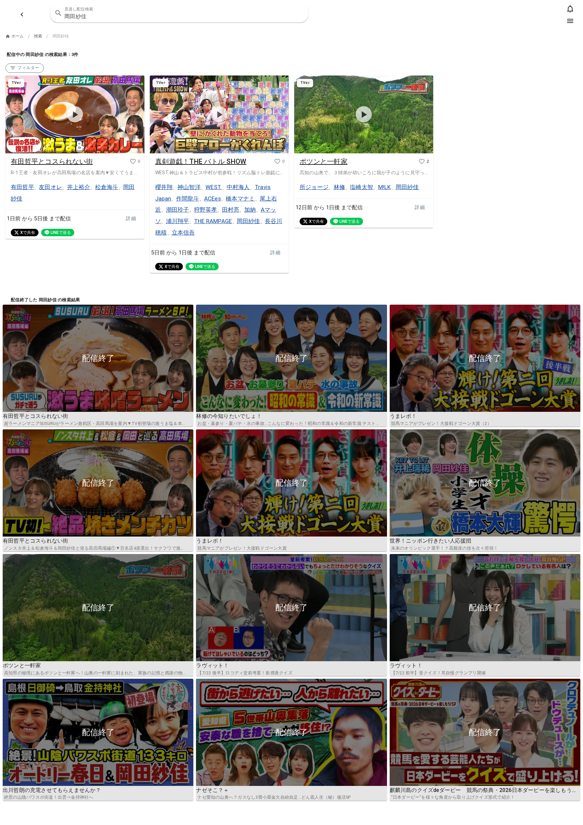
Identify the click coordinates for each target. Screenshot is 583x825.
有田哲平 (22, 187)
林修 (339, 187)
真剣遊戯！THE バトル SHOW (200, 161)
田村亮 (231, 209)
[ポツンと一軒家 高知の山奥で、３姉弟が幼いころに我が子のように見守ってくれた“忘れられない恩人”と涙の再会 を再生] (363, 114)
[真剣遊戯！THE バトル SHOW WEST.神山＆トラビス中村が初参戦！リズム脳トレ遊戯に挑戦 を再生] (219, 114)
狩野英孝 (205, 209)
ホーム (17, 36)
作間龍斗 (187, 198)
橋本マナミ (240, 198)
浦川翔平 (177, 221)
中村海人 (238, 187)
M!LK (384, 187)
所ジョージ (314, 187)
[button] (299, 13)
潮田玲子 (177, 209)
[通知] (570, 9)
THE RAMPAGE (213, 221)
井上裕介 (78, 187)
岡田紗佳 (248, 221)
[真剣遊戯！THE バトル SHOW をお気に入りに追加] (277, 161)
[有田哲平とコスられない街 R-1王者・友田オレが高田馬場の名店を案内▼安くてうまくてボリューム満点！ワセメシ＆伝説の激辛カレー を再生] (74, 114)
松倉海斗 (106, 187)
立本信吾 (183, 232)
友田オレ (50, 187)
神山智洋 (189, 187)
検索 (38, 36)
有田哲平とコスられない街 (52, 161)
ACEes (212, 198)
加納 (250, 209)
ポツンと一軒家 (324, 161)
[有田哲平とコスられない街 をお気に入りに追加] (133, 161)
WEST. (213, 187)
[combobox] (179, 13)
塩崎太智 (361, 187)
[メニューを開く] (570, 21)
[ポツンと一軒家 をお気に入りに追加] (421, 161)
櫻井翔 (164, 187)
